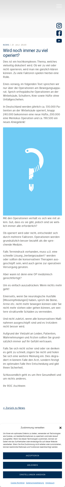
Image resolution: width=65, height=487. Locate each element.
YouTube (59, 40)
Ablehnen (32, 465)
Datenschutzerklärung (35, 483)
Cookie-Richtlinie (17, 483)
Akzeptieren (32, 456)
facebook (59, 33)
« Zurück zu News (14, 408)
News (6, 45)
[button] (60, 427)
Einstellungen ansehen (32, 475)
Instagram (59, 25)
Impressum (50, 483)
